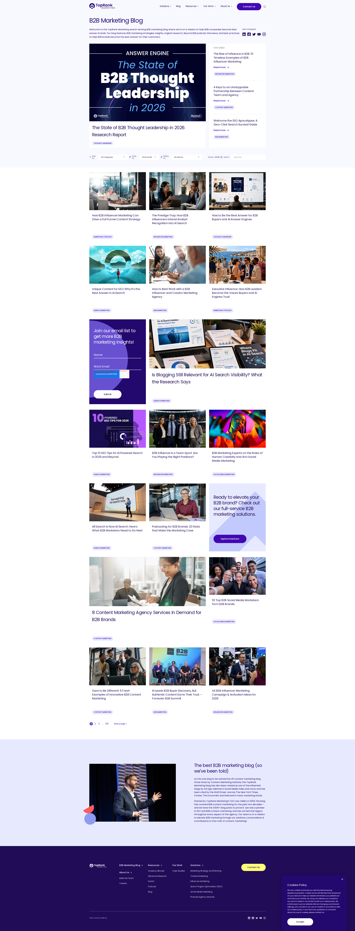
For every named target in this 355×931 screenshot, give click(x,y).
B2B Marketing (221, 137)
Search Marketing (102, 310)
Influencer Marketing (224, 74)
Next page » (120, 723)
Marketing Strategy (103, 237)
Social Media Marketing (224, 474)
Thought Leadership (103, 143)
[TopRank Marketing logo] (98, 866)
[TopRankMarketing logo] (102, 6)
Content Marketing (224, 107)
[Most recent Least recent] (149, 157)
